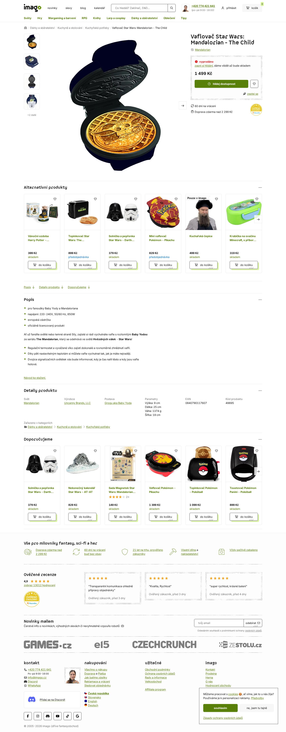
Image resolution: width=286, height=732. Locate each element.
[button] (143, 187)
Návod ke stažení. (35, 377)
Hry (39, 18)
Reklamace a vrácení (97, 681)
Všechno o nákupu (95, 669)
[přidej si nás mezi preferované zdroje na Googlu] (77, 716)
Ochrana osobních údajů (160, 673)
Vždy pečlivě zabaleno (244, 550)
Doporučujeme (77, 287)
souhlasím (220, 708)
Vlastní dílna (188, 550)
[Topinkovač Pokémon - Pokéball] (204, 485)
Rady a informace (156, 677)
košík (257, 7)
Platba (102, 673)
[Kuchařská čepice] (204, 233)
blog (83, 8)
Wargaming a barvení (62, 18)
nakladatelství (189, 554)
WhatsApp (34, 685)
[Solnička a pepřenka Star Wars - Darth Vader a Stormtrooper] (123, 233)
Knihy (97, 18)
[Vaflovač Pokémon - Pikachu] (163, 485)
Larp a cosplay (116, 18)
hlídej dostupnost (224, 83)
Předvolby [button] (257, 698)
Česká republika (98, 693)
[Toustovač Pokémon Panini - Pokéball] (244, 485)
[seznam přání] (254, 84)
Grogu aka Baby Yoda (118, 403)
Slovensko (94, 697)
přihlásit (231, 8)
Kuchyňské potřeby (97, 27)
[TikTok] (68, 716)
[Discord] (48, 716)
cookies (233, 694)
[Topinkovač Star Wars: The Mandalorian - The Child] (82, 233)
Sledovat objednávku (97, 685)
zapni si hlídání (204, 65)
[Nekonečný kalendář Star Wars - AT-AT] (82, 485)
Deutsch (93, 705)
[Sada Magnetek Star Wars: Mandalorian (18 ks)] (123, 485)
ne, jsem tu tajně (257, 708)
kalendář (99, 8)
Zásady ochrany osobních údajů (223, 718)
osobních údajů (253, 630)
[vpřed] (32, 105)
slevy (69, 8)
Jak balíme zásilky (95, 677)
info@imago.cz (37, 677)
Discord (33, 681)
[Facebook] (28, 716)
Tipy (184, 18)
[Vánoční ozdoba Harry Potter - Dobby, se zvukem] (42, 233)
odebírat (251, 623)
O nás (209, 681)
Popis (27, 287)
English (92, 701)
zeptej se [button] (252, 93)
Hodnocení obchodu (218, 685)
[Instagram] (38, 716)
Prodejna (211, 673)
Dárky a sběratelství (144, 18)
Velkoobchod (153, 681)
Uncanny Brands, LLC (77, 403)
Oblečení (169, 18)
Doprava (89, 673)
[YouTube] (58, 716)
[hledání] (172, 8)
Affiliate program (155, 689)
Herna (209, 677)
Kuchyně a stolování (70, 27)
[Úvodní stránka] (25, 28)
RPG (84, 18)
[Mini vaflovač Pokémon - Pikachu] (163, 233)
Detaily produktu (49, 287)
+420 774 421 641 (203, 6)
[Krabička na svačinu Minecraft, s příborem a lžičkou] (244, 233)
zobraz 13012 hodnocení (39, 585)
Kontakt (210, 669)
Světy (27, 18)
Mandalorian (202, 49)
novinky (52, 8)
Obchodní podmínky (157, 669)
